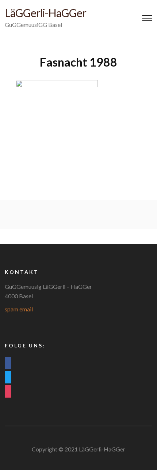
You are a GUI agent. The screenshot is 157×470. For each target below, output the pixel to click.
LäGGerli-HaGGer (45, 12)
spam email (19, 309)
